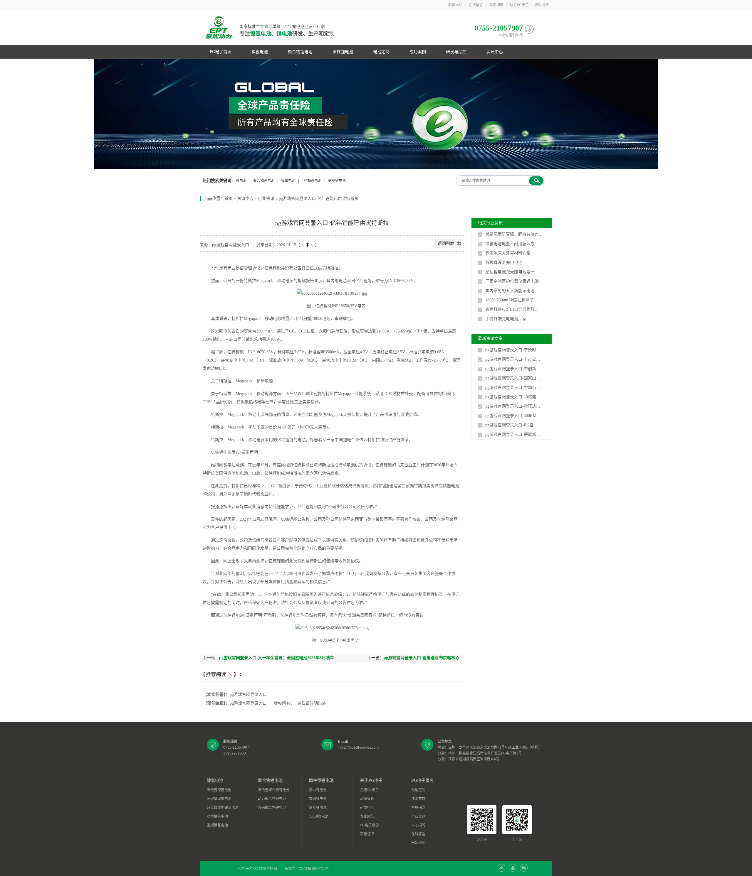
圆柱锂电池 (343, 52)
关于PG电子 (371, 780)
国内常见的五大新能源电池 (510, 290)
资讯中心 (494, 52)
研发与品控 (456, 52)
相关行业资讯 (490, 223)
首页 (228, 198)
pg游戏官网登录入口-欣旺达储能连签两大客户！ (513, 406)
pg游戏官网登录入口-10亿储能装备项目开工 (513, 397)
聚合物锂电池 (300, 52)
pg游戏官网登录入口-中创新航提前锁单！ (513, 369)
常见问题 (496, 5)
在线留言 (476, 5)
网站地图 (542, 5)
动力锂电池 (318, 790)
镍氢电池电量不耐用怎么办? (510, 244)
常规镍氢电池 (217, 825)
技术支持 (418, 799)
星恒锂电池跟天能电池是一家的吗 (513, 272)
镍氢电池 (259, 52)
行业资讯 (266, 198)
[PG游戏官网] (219, 27)
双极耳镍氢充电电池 (503, 262)
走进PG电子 (369, 790)
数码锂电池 (318, 799)
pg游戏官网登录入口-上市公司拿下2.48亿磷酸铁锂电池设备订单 (513, 359)
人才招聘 (418, 825)
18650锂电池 (311, 181)
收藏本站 (455, 5)
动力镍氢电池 (217, 816)
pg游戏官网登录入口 (248, 694)
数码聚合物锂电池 (272, 808)
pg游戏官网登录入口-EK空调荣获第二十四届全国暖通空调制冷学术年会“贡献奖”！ (513, 425)
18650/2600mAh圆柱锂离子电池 (513, 300)
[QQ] (512, 870)
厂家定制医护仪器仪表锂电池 (512, 281)
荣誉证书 (367, 834)
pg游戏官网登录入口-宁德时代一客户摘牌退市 (513, 350)
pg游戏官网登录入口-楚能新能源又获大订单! (513, 434)
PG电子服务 (422, 780)
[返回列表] (448, 246)
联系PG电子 (519, 5)
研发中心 (367, 808)
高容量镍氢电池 (219, 799)
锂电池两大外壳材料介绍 (508, 253)
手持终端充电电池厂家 (505, 319)
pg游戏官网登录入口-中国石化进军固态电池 (513, 387)
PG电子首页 (220, 52)
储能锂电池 (337, 181)
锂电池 (241, 181)
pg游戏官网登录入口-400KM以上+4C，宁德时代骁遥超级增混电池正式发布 (513, 415)
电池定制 (381, 52)
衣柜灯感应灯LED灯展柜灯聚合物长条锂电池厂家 (513, 309)
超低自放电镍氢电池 (223, 808)
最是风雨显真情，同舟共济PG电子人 (513, 234)
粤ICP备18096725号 (314, 869)
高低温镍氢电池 (219, 790)
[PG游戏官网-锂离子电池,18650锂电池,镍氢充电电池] (376, 114)
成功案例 (417, 52)
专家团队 (367, 816)
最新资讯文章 (490, 338)
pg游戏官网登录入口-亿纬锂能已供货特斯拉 (318, 198)
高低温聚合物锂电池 (274, 790)
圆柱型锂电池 (321, 780)
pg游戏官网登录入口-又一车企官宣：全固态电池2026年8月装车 (276, 658)
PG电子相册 (369, 825)
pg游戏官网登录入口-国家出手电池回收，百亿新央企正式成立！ (513, 378)
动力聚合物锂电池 (272, 799)
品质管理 (367, 799)
